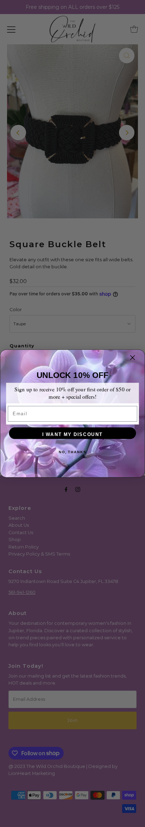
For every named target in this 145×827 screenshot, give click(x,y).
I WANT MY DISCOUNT (72, 434)
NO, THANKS (72, 452)
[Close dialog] (132, 357)
